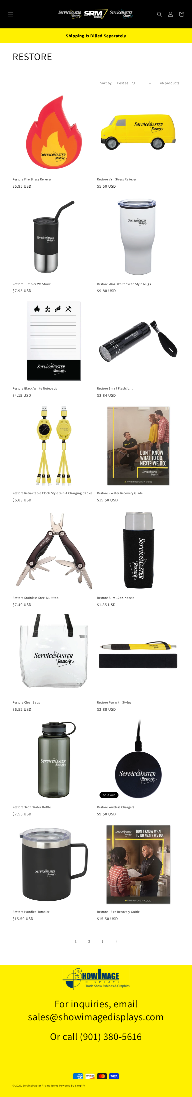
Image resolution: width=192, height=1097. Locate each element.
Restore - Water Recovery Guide (120, 493)
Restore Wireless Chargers (115, 807)
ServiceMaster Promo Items (41, 1085)
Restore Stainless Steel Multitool (36, 598)
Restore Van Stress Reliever (116, 179)
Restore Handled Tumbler (31, 912)
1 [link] (76, 941)
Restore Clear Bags (26, 703)
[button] (10, 14)
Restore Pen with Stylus (114, 703)
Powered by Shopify (72, 1085)
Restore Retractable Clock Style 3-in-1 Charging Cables (52, 493)
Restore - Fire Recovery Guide (118, 912)
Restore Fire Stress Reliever (32, 179)
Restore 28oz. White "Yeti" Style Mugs (124, 284)
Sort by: (106, 83)
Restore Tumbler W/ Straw (31, 284)
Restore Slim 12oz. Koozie (115, 598)
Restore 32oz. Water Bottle (31, 807)
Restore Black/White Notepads (34, 389)
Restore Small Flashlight (114, 389)
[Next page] (116, 941)
